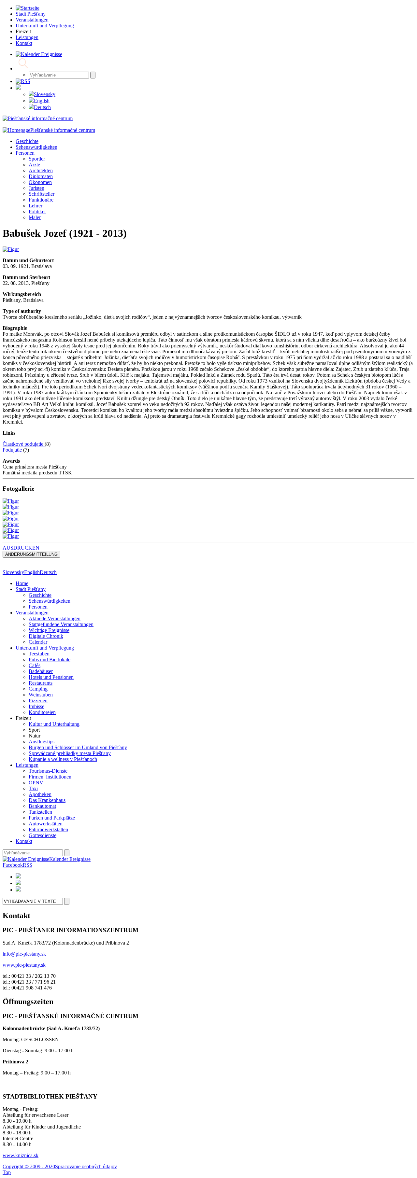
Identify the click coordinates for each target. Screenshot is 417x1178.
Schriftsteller (41, 194)
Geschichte (27, 141)
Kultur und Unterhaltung (54, 724)
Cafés (34, 665)
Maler (35, 217)
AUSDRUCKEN (21, 548)
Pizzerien (38, 700)
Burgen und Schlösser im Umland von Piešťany (78, 747)
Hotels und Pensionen (51, 677)
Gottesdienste (42, 835)
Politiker (37, 211)
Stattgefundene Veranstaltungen (61, 624)
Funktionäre (41, 200)
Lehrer (35, 205)
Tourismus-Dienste (48, 771)
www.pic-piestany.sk (24, 965)
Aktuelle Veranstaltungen (54, 618)
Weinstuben (41, 694)
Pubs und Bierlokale (49, 659)
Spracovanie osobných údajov (86, 1166)
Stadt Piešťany (31, 589)
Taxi (33, 788)
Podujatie (13, 450)
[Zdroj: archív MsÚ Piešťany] (11, 249)
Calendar (38, 642)
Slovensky (44, 94)
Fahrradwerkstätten (48, 829)
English (42, 101)
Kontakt (24, 841)
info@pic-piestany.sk (24, 954)
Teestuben (39, 653)
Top (7, 1172)
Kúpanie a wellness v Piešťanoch (63, 759)
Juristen (36, 188)
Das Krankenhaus (47, 800)
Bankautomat (42, 806)
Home (22, 583)
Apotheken (40, 794)
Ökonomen (40, 182)
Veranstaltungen (32, 612)
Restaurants (40, 683)
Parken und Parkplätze (52, 817)
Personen (25, 153)
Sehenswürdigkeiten (36, 147)
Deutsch (42, 107)
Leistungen (27, 765)
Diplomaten (41, 176)
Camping (38, 689)
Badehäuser (41, 671)
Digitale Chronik (46, 636)
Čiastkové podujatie (24, 444)
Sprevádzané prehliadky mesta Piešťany (70, 753)
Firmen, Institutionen (50, 776)
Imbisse (36, 706)
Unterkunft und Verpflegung (45, 648)
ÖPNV (36, 782)
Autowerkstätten (46, 823)
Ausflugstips (41, 741)
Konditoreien (42, 712)
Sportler (37, 158)
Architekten (41, 170)
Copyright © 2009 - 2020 (29, 1166)
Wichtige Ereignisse (49, 630)
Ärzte (34, 164)
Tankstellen (40, 812)
